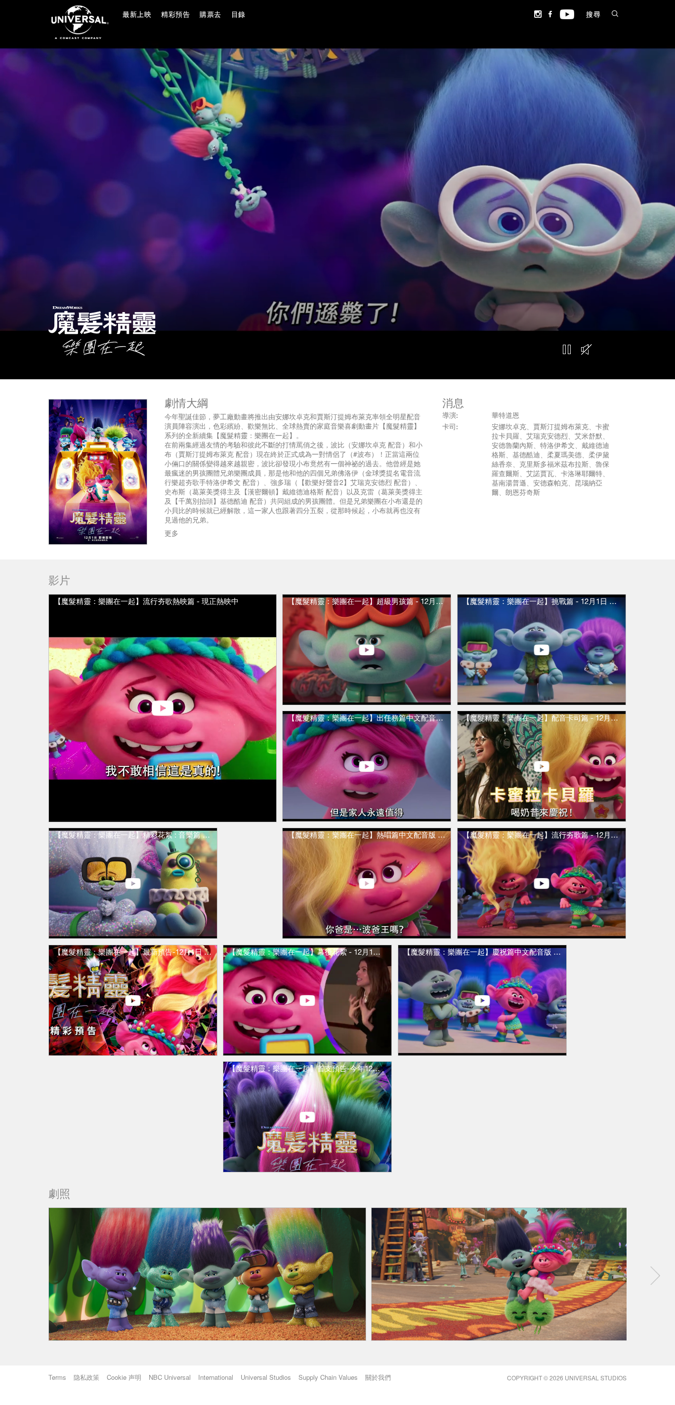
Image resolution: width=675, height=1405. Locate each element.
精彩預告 (175, 15)
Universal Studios (266, 1377)
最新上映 (137, 15)
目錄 (238, 15)
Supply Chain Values (328, 1377)
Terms (57, 1377)
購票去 (210, 15)
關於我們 (378, 1377)
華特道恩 (505, 416)
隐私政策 (86, 1377)
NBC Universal (170, 1377)
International (215, 1377)
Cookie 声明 (124, 1377)
